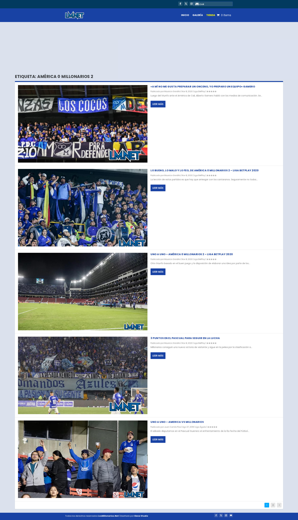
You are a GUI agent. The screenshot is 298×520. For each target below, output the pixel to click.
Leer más (157, 104)
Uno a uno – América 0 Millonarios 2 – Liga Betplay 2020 (192, 254)
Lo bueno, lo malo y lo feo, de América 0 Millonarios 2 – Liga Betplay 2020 (205, 170)
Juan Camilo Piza (172, 427)
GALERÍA (197, 15)
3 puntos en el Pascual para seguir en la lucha (185, 338)
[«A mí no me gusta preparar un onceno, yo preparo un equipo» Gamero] (82, 124)
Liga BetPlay (199, 91)
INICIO (185, 15)
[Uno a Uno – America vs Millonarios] (82, 459)
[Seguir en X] (186, 4)
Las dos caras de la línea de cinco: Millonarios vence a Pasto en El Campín (111, 4)
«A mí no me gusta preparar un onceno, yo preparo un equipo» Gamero (203, 86)
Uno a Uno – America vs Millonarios (177, 422)
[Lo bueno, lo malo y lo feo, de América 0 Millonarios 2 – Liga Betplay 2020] (82, 207)
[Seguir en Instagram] (191, 4)
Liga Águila (200, 427)
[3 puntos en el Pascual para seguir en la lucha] (82, 375)
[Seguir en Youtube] (231, 515)
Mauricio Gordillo (172, 91)
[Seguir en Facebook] (180, 4)
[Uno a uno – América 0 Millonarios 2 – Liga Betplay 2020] (82, 291)
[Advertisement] (149, 45)
